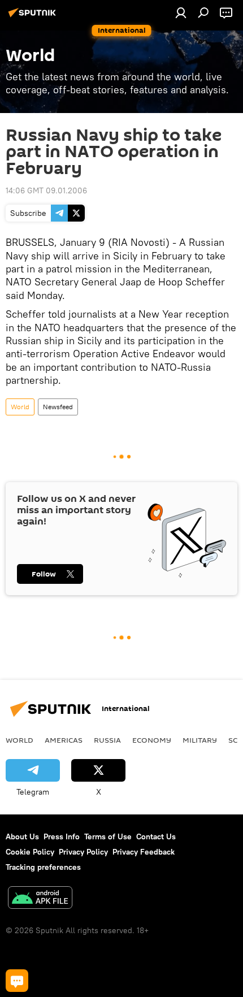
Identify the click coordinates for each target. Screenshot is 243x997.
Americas (64, 740)
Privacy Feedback (143, 852)
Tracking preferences (43, 867)
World (20, 406)
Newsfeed (58, 406)
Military (200, 740)
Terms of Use (108, 836)
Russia (107, 740)
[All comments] (17, 980)
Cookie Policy (30, 852)
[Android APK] (40, 899)
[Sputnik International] (34, 17)
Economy (151, 740)
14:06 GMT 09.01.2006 (46, 190)
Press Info (62, 836)
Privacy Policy (83, 852)
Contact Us (156, 836)
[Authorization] (181, 12)
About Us (22, 836)
